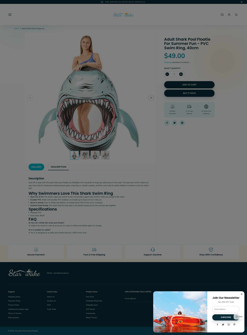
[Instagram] (229, 324)
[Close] (241, 294)
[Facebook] (217, 324)
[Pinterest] (234, 324)
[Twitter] (223, 324)
